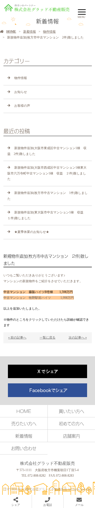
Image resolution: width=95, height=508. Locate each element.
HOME (11, 31)
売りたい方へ (23, 423)
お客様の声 (22, 106)
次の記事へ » (78, 337)
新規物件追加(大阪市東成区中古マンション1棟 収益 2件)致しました (47, 151)
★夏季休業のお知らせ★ (31, 232)
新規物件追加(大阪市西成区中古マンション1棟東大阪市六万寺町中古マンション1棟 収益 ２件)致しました (47, 173)
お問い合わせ (23, 448)
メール (79, 504)
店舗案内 (71, 436)
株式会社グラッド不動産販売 (47, 463)
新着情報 (29, 31)
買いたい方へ (71, 411)
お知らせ (20, 92)
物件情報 (49, 31)
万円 (38, 298)
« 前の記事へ (17, 337)
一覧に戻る (47, 337)
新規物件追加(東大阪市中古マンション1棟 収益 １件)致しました (47, 215)
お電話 (47, 504)
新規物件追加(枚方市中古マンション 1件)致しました (47, 196)
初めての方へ (71, 423)
